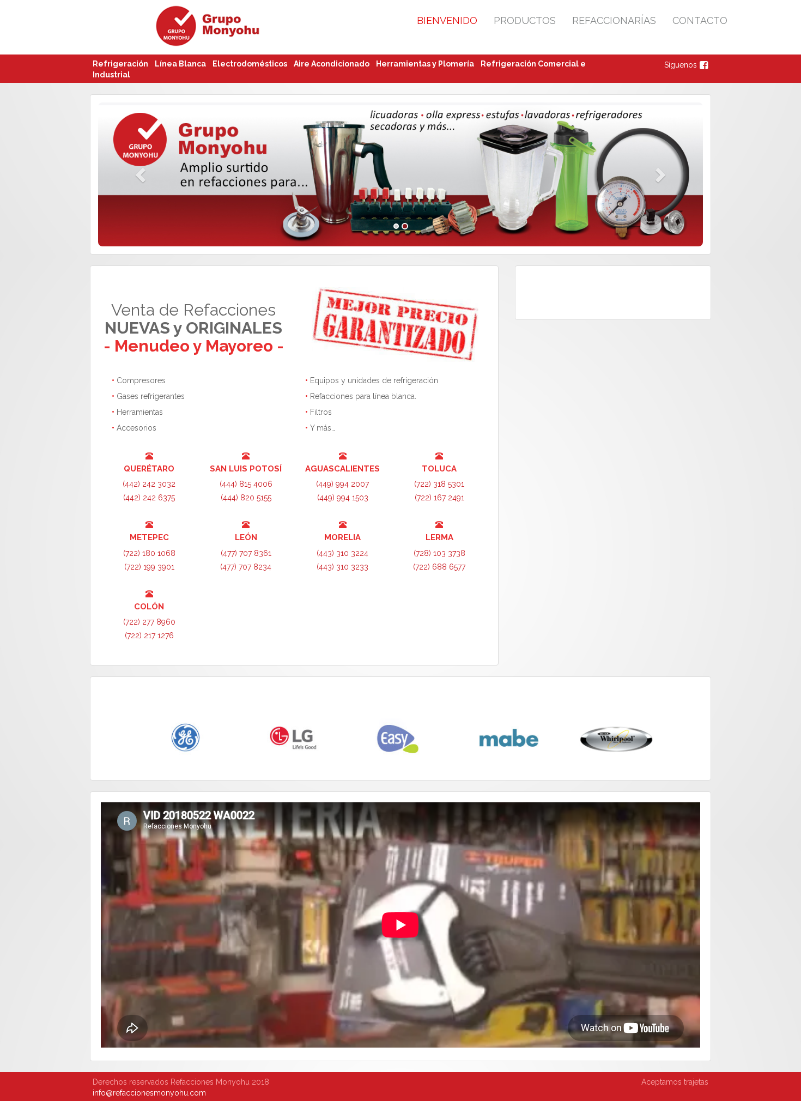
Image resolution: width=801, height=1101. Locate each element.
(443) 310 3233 (342, 566)
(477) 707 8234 (245, 566)
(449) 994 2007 (342, 484)
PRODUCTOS (525, 20)
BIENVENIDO (447, 20)
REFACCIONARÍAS (614, 20)
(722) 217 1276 (149, 635)
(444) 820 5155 (246, 497)
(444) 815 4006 (246, 484)
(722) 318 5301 (439, 484)
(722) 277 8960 (149, 622)
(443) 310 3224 (342, 553)
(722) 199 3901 (149, 566)
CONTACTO (699, 20)
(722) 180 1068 (149, 553)
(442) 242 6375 (149, 497)
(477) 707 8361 (246, 553)
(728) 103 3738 (439, 553)
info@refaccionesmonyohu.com (149, 1092)
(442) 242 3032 (149, 484)
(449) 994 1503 (342, 497)
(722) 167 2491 (439, 497)
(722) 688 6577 (439, 566)
